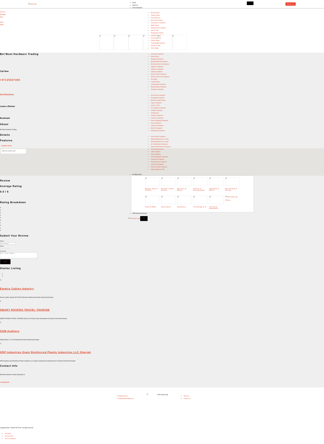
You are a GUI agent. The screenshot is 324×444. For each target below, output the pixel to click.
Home (134, 2)
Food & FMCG (150, 207)
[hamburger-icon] (250, 3)
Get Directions (7, 94)
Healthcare (181, 207)
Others (228, 200)
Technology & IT (199, 207)
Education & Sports (214, 189)
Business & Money (181, 189)
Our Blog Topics (137, 174)
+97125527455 (4, 382)
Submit (5, 261)
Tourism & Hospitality (213, 207)
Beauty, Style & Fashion (151, 189)
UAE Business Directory (139, 213)
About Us (135, 5)
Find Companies (137, 7)
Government (166, 207)
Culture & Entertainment (199, 189)
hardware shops (6, 145)
